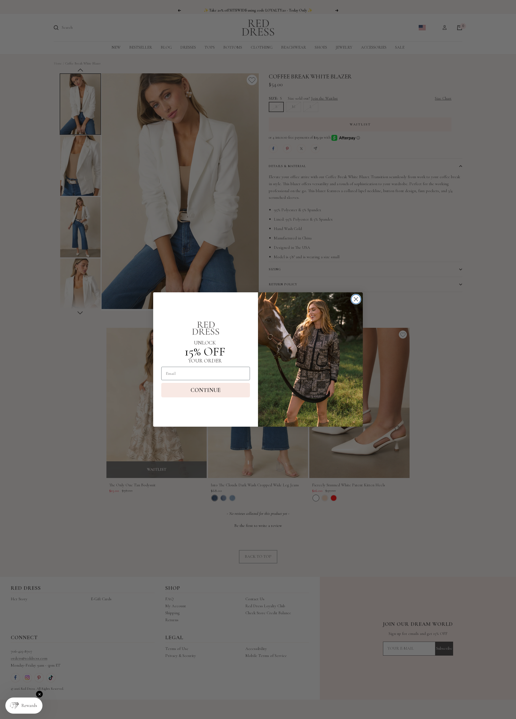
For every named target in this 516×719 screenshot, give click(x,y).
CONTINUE (206, 390)
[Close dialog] (356, 299)
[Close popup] (39, 694)
